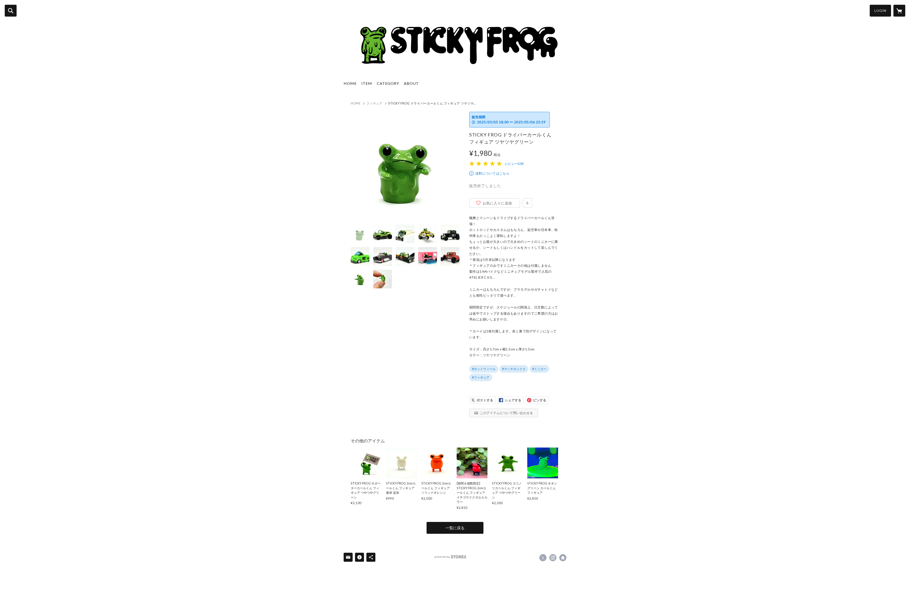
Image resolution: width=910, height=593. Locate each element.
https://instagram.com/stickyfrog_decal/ (552, 557)
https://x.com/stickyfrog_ (542, 557)
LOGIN (880, 11)
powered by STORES (450, 557)
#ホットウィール (484, 369)
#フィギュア (480, 377)
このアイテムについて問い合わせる (506, 413)
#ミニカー (539, 369)
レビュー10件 (514, 164)
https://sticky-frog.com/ (562, 557)
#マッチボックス (514, 369)
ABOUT (411, 83)
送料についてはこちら (492, 173)
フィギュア (374, 103)
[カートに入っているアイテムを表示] (899, 11)
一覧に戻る (455, 527)
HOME (350, 83)
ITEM (366, 83)
